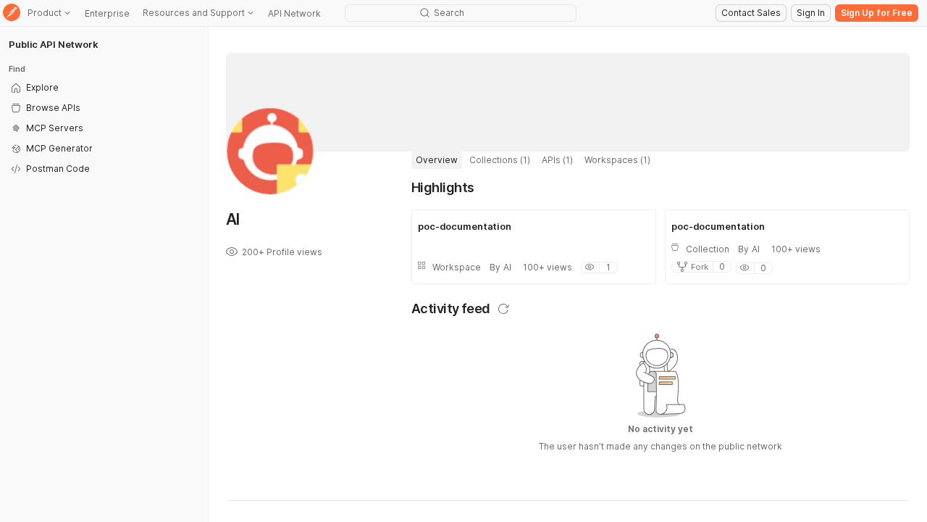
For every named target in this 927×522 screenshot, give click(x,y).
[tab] (436, 160)
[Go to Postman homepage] (11, 13)
